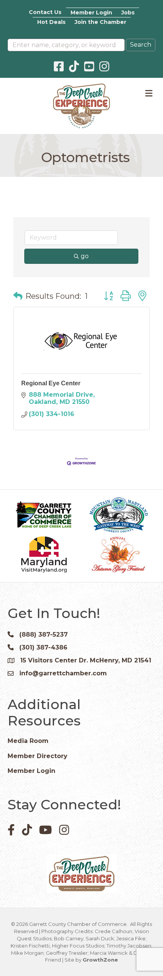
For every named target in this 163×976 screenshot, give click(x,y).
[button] (17, 296)
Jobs (128, 12)
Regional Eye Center (50, 383)
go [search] (85, 256)
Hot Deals (51, 22)
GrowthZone (100, 960)
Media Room (28, 740)
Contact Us (45, 12)
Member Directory (37, 756)
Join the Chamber (100, 22)
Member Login (91, 12)
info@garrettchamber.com (63, 673)
